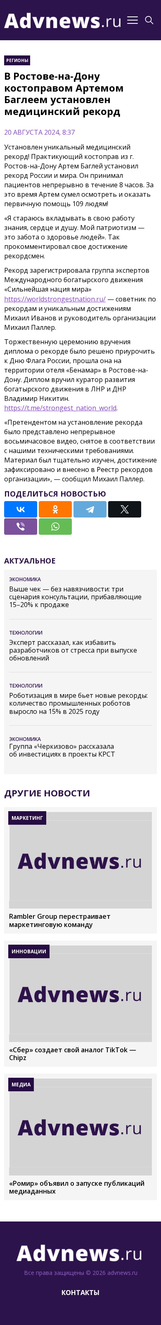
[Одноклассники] (55, 509)
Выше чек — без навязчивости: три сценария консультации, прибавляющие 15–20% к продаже (75, 597)
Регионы (17, 60)
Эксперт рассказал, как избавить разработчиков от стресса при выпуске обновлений (73, 650)
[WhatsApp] (55, 526)
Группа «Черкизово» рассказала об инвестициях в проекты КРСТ (62, 750)
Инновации (29, 951)
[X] (124, 509)
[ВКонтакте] (20, 509)
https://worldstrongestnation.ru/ (55, 299)
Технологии (26, 632)
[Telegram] (90, 509)
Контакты (80, 1292)
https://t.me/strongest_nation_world (60, 407)
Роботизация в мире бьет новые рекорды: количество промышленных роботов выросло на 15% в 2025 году (78, 703)
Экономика (25, 579)
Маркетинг (27, 817)
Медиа (21, 1084)
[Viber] (20, 526)
